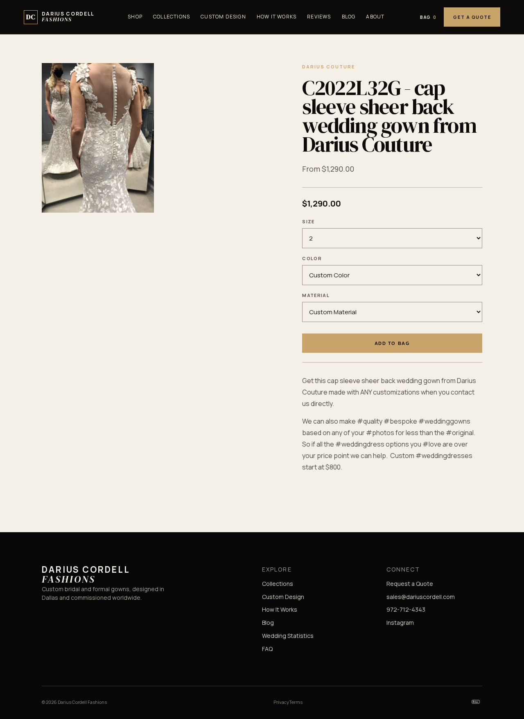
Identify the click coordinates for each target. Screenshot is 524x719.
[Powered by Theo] (475, 701)
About (375, 16)
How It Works (276, 16)
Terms (296, 702)
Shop (135, 16)
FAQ (267, 649)
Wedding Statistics (288, 636)
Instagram (400, 622)
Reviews (319, 16)
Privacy (281, 702)
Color (312, 258)
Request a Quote (409, 583)
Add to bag (392, 343)
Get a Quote (472, 17)
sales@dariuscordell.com (420, 597)
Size (308, 221)
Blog (349, 16)
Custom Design (223, 16)
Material (316, 295)
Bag (428, 17)
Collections (171, 16)
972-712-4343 (405, 609)
